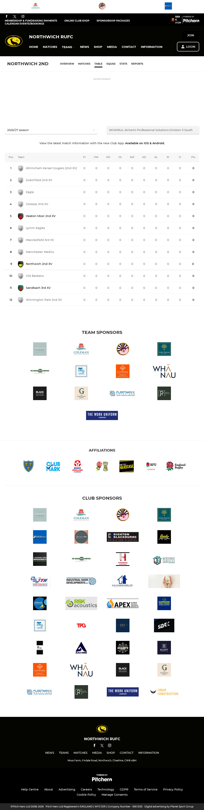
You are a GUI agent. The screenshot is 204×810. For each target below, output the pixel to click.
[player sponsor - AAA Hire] (81, 648)
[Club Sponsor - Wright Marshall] (164, 349)
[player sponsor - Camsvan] (164, 604)
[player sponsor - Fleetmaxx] (123, 394)
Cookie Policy (86, 794)
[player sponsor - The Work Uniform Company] (102, 416)
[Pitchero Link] (191, 21)
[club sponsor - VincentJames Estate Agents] (81, 537)
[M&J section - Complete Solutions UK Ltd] (40, 604)
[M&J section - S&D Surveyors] (123, 581)
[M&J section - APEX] (123, 604)
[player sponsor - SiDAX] (164, 626)
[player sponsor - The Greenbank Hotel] (81, 394)
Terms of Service (146, 789)
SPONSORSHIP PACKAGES (113, 20)
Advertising (67, 789)
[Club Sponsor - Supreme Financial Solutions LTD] (123, 371)
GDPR (124, 789)
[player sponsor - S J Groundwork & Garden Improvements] (40, 559)
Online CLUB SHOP (76, 20)
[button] (33, 47)
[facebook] (6, 16)
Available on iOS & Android (144, 143)
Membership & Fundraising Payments (31, 20)
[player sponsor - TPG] (81, 626)
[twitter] (14, 16)
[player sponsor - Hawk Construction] (164, 692)
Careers (86, 789)
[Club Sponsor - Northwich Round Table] (102, 6)
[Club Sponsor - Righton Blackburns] (123, 537)
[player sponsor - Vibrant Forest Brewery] (40, 648)
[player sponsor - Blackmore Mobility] (40, 394)
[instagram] (23, 16)
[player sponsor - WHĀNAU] (164, 371)
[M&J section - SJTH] (40, 581)
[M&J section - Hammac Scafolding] (123, 559)
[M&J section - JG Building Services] (164, 559)
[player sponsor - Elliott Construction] (164, 648)
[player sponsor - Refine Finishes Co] (164, 394)
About (48, 789)
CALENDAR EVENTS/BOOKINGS (24, 23)
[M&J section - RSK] (81, 604)
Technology (105, 789)
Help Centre (30, 789)
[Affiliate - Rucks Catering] (164, 537)
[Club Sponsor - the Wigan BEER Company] (40, 371)
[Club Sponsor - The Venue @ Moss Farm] (40, 349)
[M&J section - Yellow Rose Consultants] (164, 581)
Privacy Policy (173, 789)
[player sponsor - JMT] (123, 626)
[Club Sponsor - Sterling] (168, 6)
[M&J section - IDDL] (81, 581)
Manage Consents (115, 794)
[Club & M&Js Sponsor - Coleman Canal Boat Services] (35, 6)
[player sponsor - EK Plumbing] (81, 371)
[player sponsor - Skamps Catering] (123, 648)
